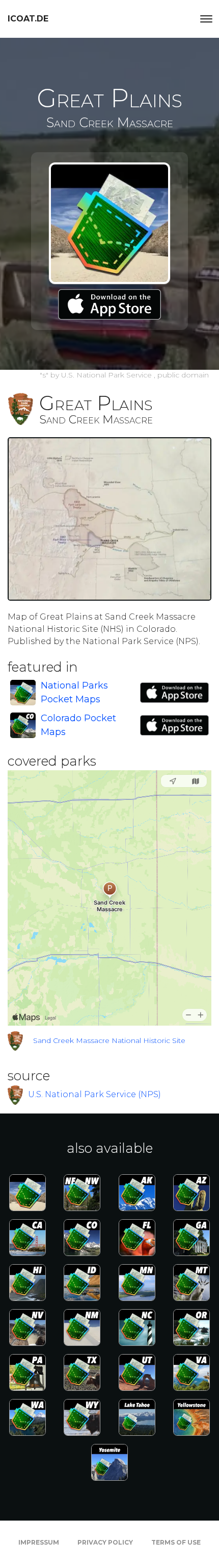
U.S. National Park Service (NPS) (94, 1094)
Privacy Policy (105, 1542)
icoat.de (28, 18)
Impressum (38, 1542)
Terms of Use (176, 1542)
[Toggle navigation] (206, 19)
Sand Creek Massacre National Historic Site (109, 1040)
